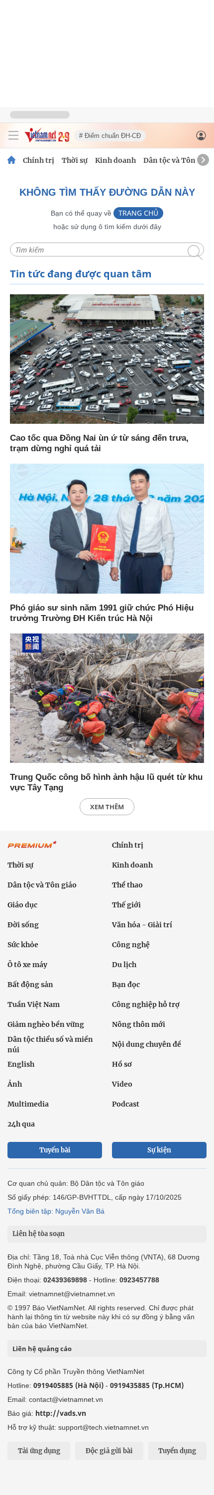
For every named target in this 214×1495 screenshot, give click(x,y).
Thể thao (127, 884)
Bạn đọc (126, 984)
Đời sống (23, 924)
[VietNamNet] (11, 160)
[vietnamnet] (46, 139)
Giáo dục (22, 904)
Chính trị (38, 160)
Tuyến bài (55, 1150)
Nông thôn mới (138, 1024)
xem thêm (107, 806)
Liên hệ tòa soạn (38, 1234)
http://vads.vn (60, 1413)
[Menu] (13, 135)
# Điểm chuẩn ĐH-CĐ (110, 135)
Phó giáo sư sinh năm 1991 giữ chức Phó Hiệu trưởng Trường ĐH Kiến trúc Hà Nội (102, 613)
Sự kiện (159, 1150)
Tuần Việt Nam (33, 1004)
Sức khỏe (22, 944)
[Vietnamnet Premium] (32, 849)
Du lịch (124, 964)
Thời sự (75, 160)
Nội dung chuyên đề (146, 1044)
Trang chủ (138, 213)
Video (122, 1084)
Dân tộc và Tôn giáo (178, 160)
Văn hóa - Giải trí (142, 924)
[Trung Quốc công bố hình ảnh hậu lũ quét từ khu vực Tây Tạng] (107, 698)
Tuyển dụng (177, 1451)
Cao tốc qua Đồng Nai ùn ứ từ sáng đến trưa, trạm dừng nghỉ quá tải (99, 443)
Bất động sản (30, 984)
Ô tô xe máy (27, 964)
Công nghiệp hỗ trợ (146, 1004)
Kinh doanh (115, 160)
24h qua (21, 1124)
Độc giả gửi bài (109, 1451)
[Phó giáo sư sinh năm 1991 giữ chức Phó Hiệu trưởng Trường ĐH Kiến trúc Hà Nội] (107, 529)
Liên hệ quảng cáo (42, 1348)
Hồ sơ (122, 1064)
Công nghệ (131, 944)
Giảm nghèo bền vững (45, 1024)
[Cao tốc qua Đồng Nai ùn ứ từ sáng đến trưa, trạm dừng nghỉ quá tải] (107, 359)
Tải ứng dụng (39, 1451)
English (20, 1064)
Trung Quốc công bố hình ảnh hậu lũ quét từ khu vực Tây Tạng (106, 782)
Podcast (125, 1104)
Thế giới (126, 904)
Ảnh (14, 1084)
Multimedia (28, 1104)
